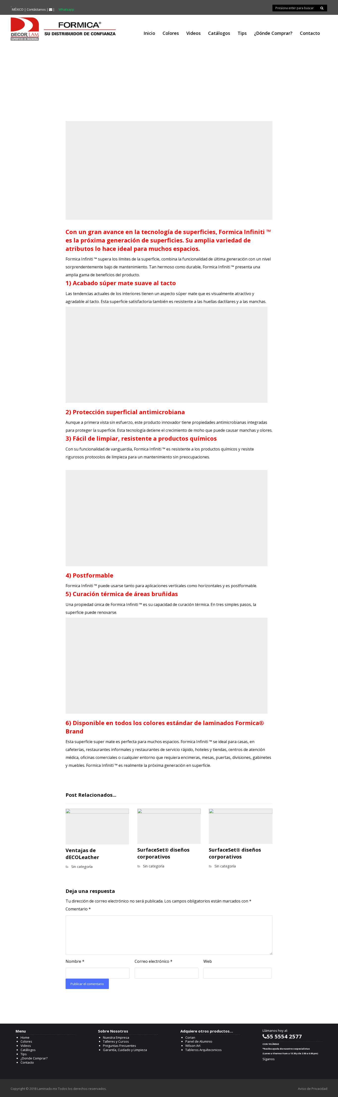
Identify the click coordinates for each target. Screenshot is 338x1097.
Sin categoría (82, 866)
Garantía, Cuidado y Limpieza (125, 1050)
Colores (26, 1041)
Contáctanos (36, 9)
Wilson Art (192, 1045)
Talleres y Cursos (116, 1041)
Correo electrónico (153, 961)
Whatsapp (66, 9)
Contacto (27, 1062)
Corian (190, 1037)
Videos (26, 1045)
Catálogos (28, 1050)
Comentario (78, 909)
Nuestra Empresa (116, 1037)
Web (207, 961)
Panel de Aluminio (198, 1041)
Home (25, 1037)
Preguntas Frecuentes (119, 1045)
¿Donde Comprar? (34, 1058)
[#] (267, 1067)
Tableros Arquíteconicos (203, 1050)
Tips (24, 1054)
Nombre (75, 961)
